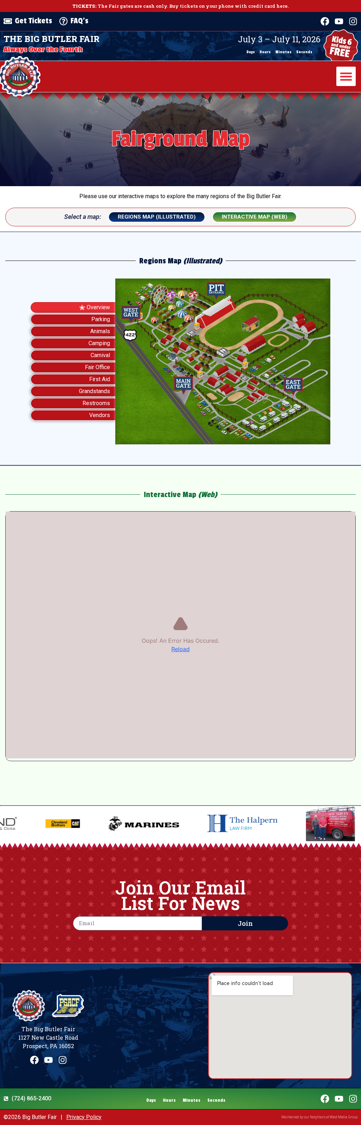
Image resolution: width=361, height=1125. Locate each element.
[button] (346, 76)
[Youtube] (339, 21)
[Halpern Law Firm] (179, 823)
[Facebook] (324, 21)
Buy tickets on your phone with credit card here (228, 6)
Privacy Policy (84, 1117)
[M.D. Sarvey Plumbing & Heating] (267, 823)
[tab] (73, 307)
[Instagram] (353, 21)
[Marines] (80, 823)
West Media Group (343, 1117)
